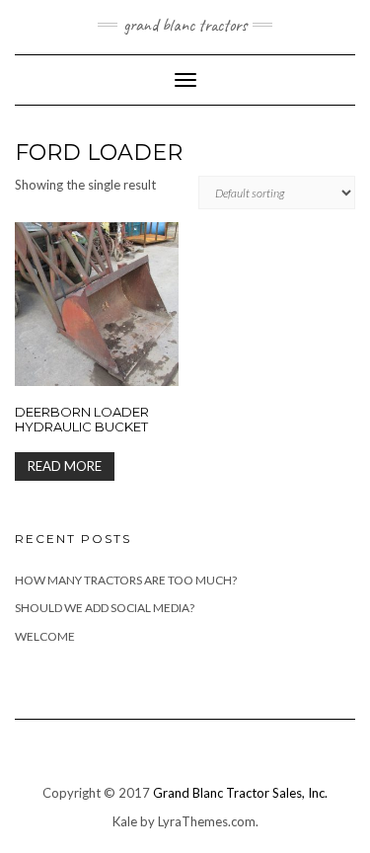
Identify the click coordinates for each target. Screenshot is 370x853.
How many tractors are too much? (126, 580)
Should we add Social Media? (104, 607)
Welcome (45, 636)
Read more (65, 466)
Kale (124, 821)
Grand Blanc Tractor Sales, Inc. (240, 793)
